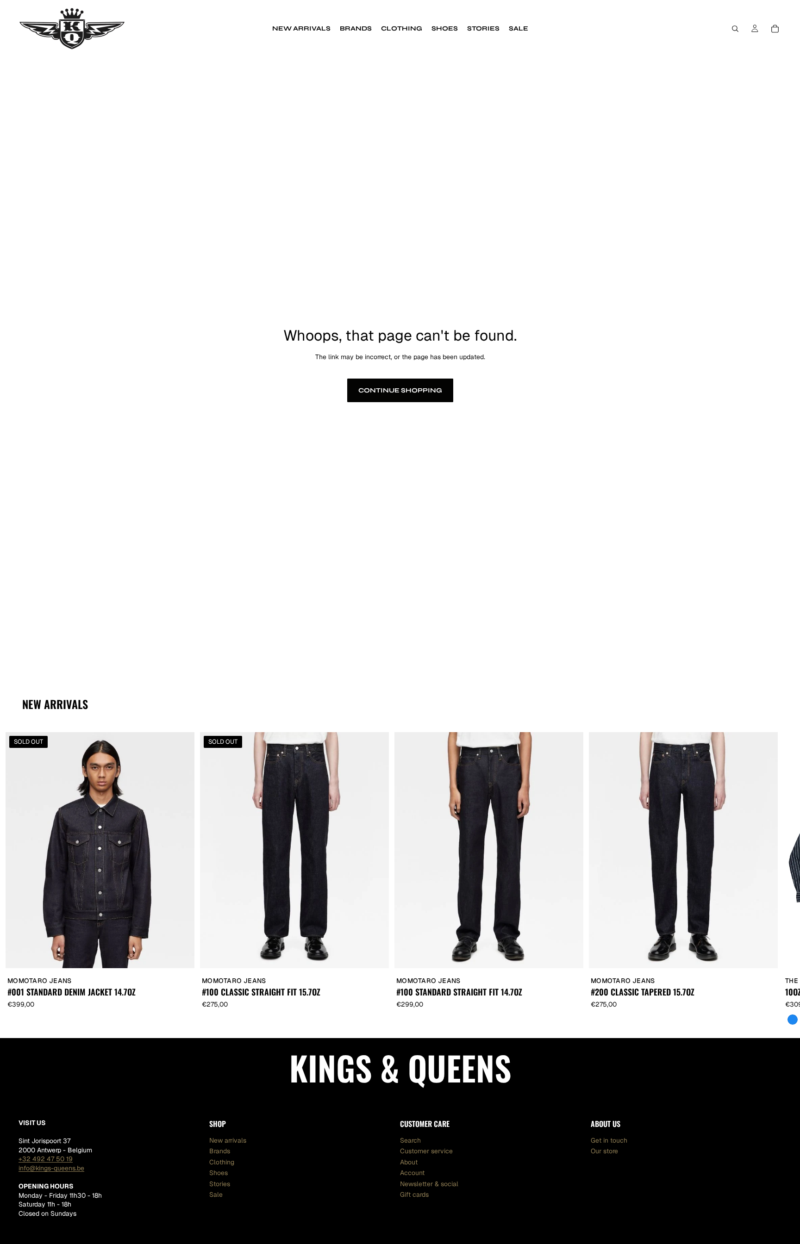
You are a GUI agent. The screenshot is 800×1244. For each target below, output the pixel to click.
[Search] (735, 29)
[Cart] (775, 29)
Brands (219, 1151)
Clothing (221, 1162)
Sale (216, 1194)
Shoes (218, 1173)
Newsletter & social (429, 1184)
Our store (604, 1151)
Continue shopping (400, 390)
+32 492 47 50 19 (46, 1159)
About (409, 1162)
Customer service (426, 1151)
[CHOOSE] (569, 954)
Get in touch (609, 1140)
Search (410, 1140)
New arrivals (227, 1140)
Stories (219, 1184)
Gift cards (414, 1194)
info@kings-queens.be (51, 1168)
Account (412, 1173)
